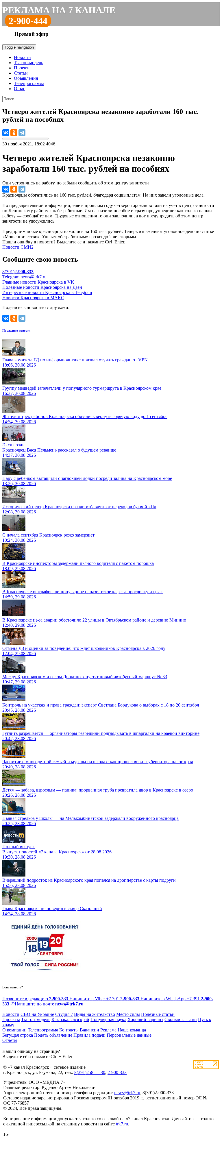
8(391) (18, 271)
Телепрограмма (29, 83)
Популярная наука (108, 1019)
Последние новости (16, 330)
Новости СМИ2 (18, 247)
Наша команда (132, 1029)
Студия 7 (64, 1014)
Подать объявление (53, 1035)
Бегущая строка (17, 1035)
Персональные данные (129, 1035)
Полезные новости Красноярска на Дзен (42, 287)
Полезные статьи (158, 1014)
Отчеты (9, 1040)
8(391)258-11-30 (89, 1072)
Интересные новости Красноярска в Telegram (47, 292)
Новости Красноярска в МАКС (33, 297)
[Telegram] (21, 132)
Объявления (26, 78)
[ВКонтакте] (5, 132)
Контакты (69, 1029)
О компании (14, 1029)
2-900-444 (28, 21)
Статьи (21, 73)
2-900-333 (117, 1072)
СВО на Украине (37, 1014)
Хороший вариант (145, 1019)
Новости (22, 57)
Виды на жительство (94, 1014)
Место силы (128, 1014)
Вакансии (89, 1029)
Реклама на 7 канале (58, 10)
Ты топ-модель (28, 62)
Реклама (108, 1029)
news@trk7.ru (34, 276)
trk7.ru (122, 1123)
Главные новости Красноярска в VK (38, 282)
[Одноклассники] (13, 132)
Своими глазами (180, 1019)
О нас (19, 88)
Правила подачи (89, 1035)
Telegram (10, 276)
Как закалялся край (70, 1019)
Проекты (23, 67)
